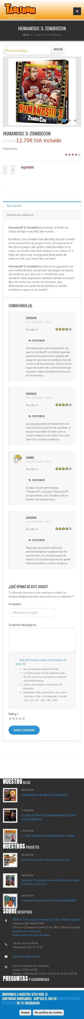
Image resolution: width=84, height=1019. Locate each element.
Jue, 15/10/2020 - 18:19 (38, 322)
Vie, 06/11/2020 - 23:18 (38, 521)
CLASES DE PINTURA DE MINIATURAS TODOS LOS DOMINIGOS (48, 817)
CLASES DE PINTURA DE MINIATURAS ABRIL (48, 835)
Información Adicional (20, 214)
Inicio (26, 35)
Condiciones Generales (27, 931)
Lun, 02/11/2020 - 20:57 (39, 461)
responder (38, 340)
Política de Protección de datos (31, 935)
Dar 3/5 (17, 718)
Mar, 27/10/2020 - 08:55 (39, 397)
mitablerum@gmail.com (27, 956)
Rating (13, 714)
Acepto (25, 1012)
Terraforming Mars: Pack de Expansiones (45, 859)
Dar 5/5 (23, 718)
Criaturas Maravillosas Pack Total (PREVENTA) (48, 900)
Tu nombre (15, 604)
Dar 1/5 (10, 718)
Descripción (14, 205)
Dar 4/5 (20, 718)
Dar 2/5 (13, 718)
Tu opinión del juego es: (22, 624)
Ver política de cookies (48, 1012)
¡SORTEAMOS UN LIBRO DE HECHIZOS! (44, 795)
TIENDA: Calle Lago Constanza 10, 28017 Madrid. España (47, 919)
